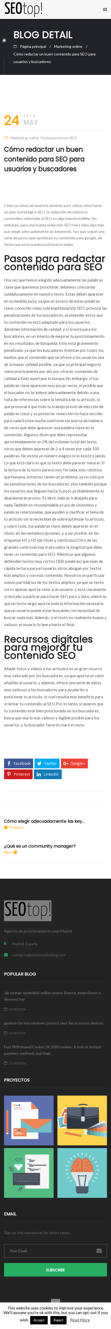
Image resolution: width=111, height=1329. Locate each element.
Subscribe (55, 1270)
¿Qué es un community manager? (40, 846)
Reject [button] (58, 1320)
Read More (80, 1319)
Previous (16, 827)
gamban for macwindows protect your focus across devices (53, 1023)
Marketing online (68, 46)
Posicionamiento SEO (58, 137)
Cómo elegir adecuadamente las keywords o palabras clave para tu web (44, 821)
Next (8, 852)
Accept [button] (38, 1320)
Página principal (33, 46)
